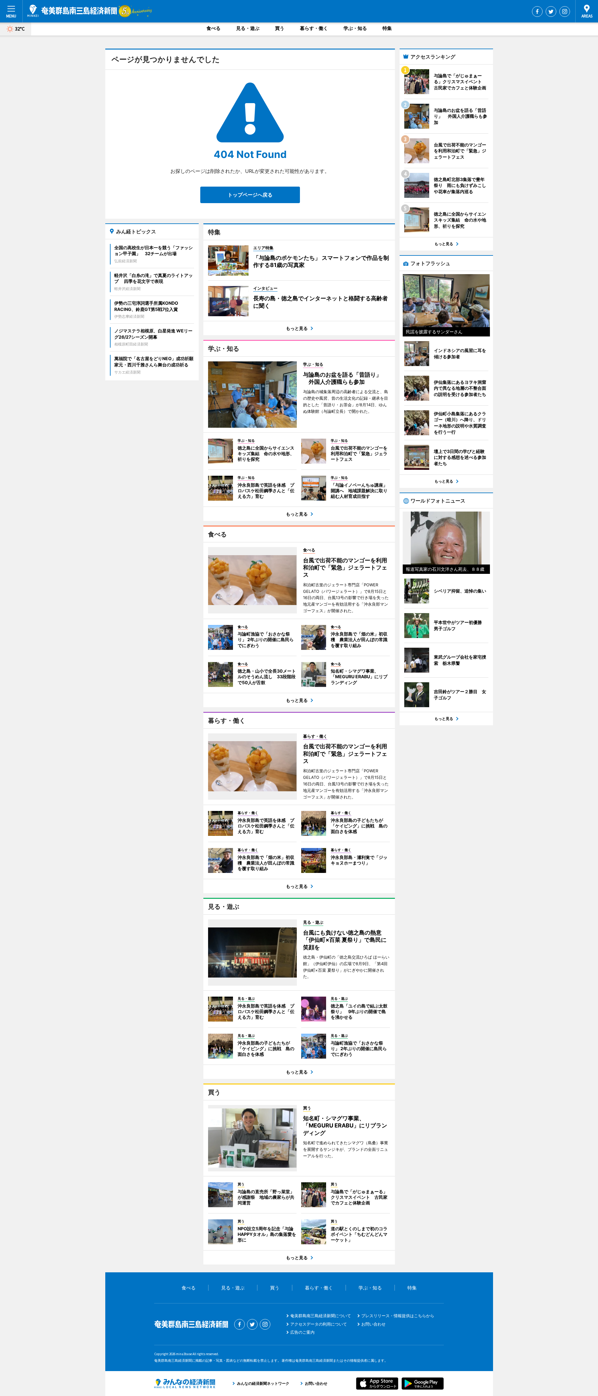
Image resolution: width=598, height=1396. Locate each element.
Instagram (564, 11)
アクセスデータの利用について (318, 1324)
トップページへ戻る (250, 195)
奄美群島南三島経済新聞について (320, 1315)
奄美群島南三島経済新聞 (72, 11)
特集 (387, 28)
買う (279, 28)
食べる (213, 28)
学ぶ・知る (355, 28)
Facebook (537, 11)
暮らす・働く (314, 28)
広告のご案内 (302, 1332)
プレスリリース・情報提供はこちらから (397, 1315)
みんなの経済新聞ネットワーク (184, 1383)
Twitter (551, 11)
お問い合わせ (373, 1324)
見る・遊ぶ (247, 28)
